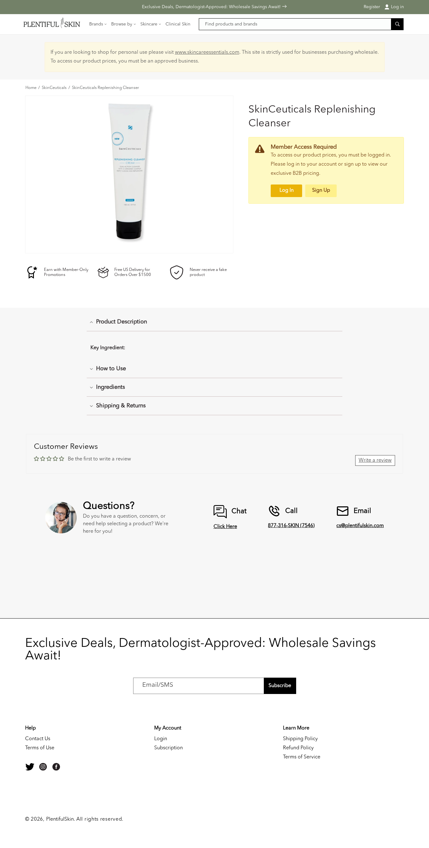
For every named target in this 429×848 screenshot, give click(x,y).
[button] (98, 24)
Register (372, 7)
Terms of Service (301, 757)
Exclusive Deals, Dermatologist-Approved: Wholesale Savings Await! (212, 7)
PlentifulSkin (60, 819)
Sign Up (321, 190)
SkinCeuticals (54, 88)
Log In (287, 190)
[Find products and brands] (397, 24)
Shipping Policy (300, 738)
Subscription (168, 748)
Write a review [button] (375, 460)
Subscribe (280, 685)
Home (30, 88)
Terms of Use (39, 748)
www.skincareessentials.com (207, 52)
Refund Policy (298, 748)
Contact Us (37, 738)
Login (160, 738)
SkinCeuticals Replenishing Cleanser (105, 88)
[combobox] (301, 24)
